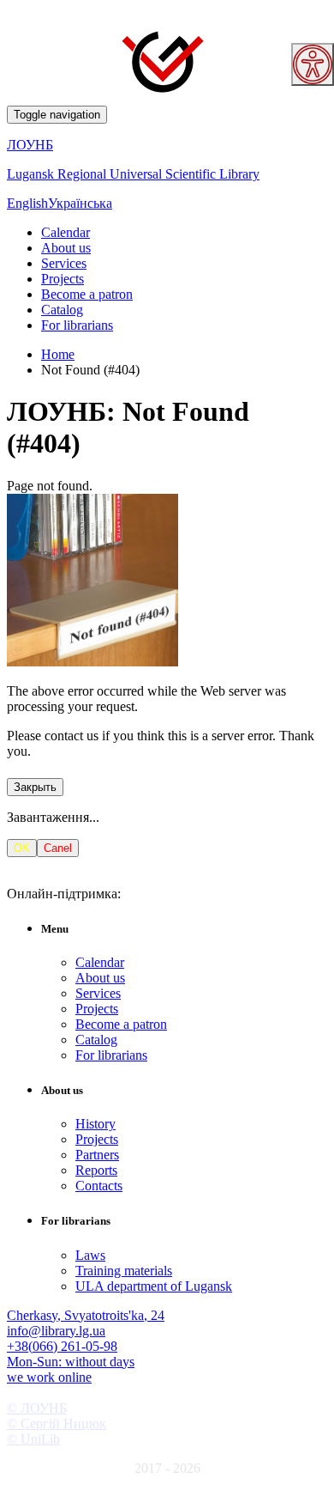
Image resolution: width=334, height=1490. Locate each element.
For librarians (77, 325)
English (27, 203)
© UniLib (33, 1439)
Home (58, 354)
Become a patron (87, 294)
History (95, 1123)
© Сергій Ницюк (56, 1423)
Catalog (62, 309)
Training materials (123, 1270)
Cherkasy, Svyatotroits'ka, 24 (85, 1315)
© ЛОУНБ (37, 1408)
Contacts (98, 1185)
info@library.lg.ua (56, 1330)
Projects (62, 278)
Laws (90, 1255)
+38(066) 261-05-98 (62, 1346)
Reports (96, 1170)
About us (66, 247)
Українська (80, 203)
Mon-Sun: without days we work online (70, 1369)
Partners (97, 1154)
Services (63, 263)
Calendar (65, 232)
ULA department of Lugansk (153, 1286)
